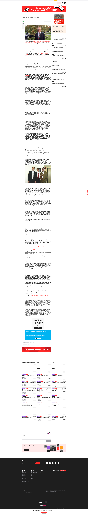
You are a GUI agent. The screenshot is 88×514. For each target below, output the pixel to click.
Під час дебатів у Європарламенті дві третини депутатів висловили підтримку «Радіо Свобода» (29, 368)
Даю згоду (44, 512)
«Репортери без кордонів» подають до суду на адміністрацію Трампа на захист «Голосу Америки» (29, 383)
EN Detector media (51, 0)
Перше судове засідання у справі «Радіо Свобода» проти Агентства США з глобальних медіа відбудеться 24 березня (28, 390)
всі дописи (63, 86)
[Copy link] (23, 28)
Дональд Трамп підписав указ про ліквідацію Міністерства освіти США (42, 390)
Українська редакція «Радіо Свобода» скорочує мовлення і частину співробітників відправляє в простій (59, 362)
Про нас (32, 470)
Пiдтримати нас (63, 470)
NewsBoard (23, 476)
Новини (32, 2)
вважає (47, 59)
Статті (34, 2)
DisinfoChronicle (46, 0)
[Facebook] (23, 24)
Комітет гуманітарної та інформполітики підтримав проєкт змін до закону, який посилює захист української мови (58, 74)
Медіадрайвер (24, 475)
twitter (40, 472)
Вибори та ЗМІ (24, 478)
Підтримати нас (33, 476)
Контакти (32, 475)
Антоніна (55, 0)
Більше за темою (54, 36)
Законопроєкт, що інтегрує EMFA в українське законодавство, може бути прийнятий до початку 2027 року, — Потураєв (58, 83)
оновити (49, 432)
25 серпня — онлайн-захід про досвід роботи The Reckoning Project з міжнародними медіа (58, 43)
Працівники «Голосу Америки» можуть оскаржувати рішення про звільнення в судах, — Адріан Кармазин (29, 397)
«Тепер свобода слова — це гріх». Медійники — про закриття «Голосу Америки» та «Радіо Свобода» (58, 418)
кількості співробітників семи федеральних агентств (33, 42)
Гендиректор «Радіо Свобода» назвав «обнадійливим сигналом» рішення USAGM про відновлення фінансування (58, 369)
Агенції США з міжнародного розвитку (36, 249)
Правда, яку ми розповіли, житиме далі (27, 417)
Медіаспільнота (24, 374)
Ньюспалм (23, 482)
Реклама (32, 474)
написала (32, 57)
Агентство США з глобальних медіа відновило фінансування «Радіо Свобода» (28, 375)
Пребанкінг (23, 474)
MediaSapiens (32, 0)
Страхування (59, 2)
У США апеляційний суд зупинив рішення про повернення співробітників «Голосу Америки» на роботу (43, 362)
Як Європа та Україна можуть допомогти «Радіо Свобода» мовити (57, 390)
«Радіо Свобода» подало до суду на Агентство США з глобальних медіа (57, 397)
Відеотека (23, 477)
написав (46, 47)
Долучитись (38, 338)
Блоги (27, 416)
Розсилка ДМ (33, 477)
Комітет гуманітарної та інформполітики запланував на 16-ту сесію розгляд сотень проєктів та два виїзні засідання (58, 69)
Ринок (42, 2)
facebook (41, 471)
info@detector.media (29, 492)
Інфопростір (48, 2)
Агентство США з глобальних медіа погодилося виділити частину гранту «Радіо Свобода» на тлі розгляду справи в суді (58, 376)
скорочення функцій (47, 41)
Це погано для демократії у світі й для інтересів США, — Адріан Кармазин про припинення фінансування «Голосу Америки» (43, 397)
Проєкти (23, 470)
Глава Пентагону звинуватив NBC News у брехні (58, 39)
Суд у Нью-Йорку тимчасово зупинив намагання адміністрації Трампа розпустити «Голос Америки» (43, 369)
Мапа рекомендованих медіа (25, 481)
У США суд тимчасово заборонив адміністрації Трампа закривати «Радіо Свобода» (43, 375)
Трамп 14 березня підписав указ (38, 41)
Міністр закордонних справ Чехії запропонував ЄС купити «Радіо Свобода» (43, 404)
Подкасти (45, 2)
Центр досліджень (41, 0)
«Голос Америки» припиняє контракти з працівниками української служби (58, 411)
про (43, 41)
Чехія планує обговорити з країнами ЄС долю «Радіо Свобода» (43, 418)
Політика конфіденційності (34, 472)
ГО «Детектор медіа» (59, 0)
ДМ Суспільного (36, 0)
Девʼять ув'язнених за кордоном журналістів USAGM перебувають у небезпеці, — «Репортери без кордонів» (28, 411)
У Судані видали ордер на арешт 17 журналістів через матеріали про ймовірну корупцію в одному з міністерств (59, 47)
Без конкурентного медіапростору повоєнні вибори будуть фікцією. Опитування (58, 65)
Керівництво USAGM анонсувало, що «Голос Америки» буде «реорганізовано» (44, 411)
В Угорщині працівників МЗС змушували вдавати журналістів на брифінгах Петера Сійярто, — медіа (58, 55)
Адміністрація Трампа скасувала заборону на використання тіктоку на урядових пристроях (57, 51)
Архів (32, 478)
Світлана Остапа (54, 61)
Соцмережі (41, 470)
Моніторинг (39, 2)
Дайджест (55, 388)
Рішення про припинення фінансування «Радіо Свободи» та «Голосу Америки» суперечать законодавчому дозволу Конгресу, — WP (28, 405)
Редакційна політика (33, 471)
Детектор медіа (27, 0)
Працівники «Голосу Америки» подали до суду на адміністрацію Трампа (43, 383)
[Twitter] (23, 26)
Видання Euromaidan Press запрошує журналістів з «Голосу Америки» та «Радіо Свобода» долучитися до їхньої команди (58, 405)
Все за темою (63, 58)
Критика (37, 2)
